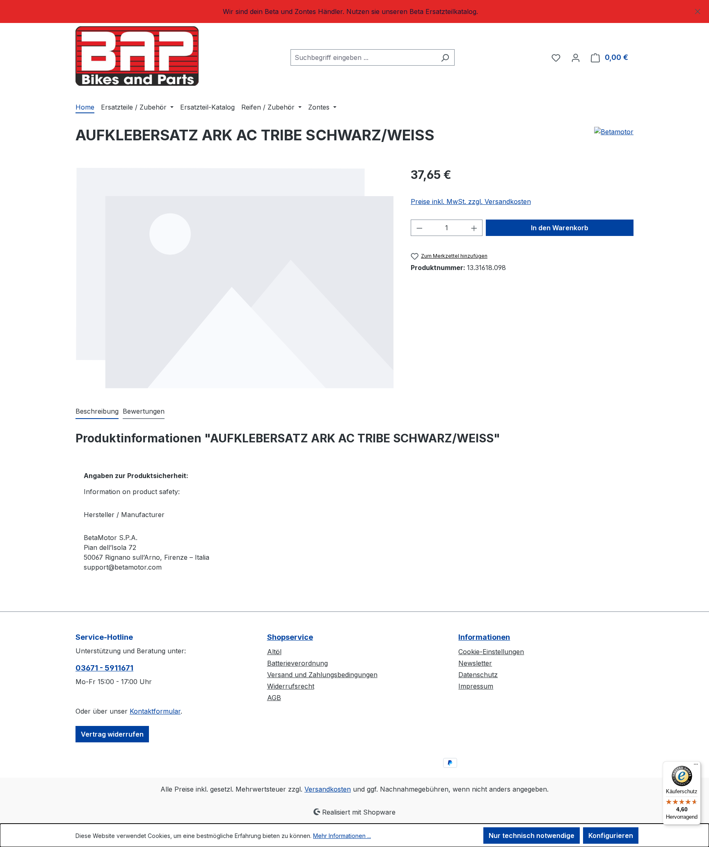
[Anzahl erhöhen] (474, 228)
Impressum (475, 686)
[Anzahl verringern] (419, 228)
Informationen (484, 637)
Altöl (274, 652)
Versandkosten (327, 789)
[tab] (97, 411)
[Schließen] (697, 10)
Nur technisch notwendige (531, 835)
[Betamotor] (614, 138)
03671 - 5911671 (104, 668)
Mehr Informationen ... (342, 835)
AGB (274, 698)
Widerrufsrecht (290, 686)
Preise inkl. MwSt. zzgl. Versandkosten (471, 201)
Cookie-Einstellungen (491, 652)
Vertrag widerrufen (112, 734)
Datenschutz (478, 675)
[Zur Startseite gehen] (137, 56)
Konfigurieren (610, 835)
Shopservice (290, 637)
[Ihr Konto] (575, 57)
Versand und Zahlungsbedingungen (322, 675)
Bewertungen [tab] (144, 411)
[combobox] (363, 57)
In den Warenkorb (559, 228)
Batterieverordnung (297, 663)
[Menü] (696, 766)
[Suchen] (445, 57)
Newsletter (475, 663)
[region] (354, 11)
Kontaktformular (155, 711)
